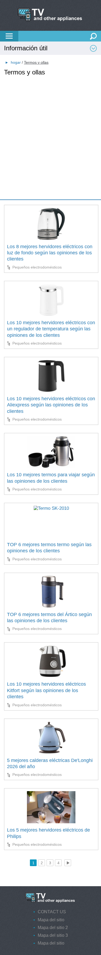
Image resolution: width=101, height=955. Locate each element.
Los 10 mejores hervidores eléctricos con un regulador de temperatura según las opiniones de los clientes (51, 329)
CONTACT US (52, 911)
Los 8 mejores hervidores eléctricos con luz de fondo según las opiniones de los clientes (49, 253)
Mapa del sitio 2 (53, 927)
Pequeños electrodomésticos (37, 267)
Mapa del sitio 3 (53, 935)
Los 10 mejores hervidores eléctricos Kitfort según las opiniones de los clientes (46, 690)
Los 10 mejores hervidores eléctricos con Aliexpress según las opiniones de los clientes (51, 405)
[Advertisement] (50, 126)
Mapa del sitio (51, 920)
